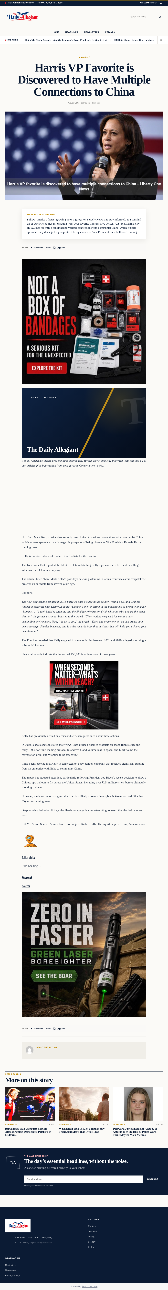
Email (48, 247)
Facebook (38, 247)
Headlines (84, 57)
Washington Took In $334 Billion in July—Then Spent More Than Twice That (83, 1130)
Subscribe (152, 1179)
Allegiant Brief (148, 3)
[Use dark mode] (161, 3)
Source (26, 885)
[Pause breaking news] (160, 40)
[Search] (159, 17)
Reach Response (89, 1286)
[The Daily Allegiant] (22, 17)
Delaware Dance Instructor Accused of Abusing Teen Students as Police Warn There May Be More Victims (135, 1131)
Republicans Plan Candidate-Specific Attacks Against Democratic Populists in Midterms (28, 1131)
